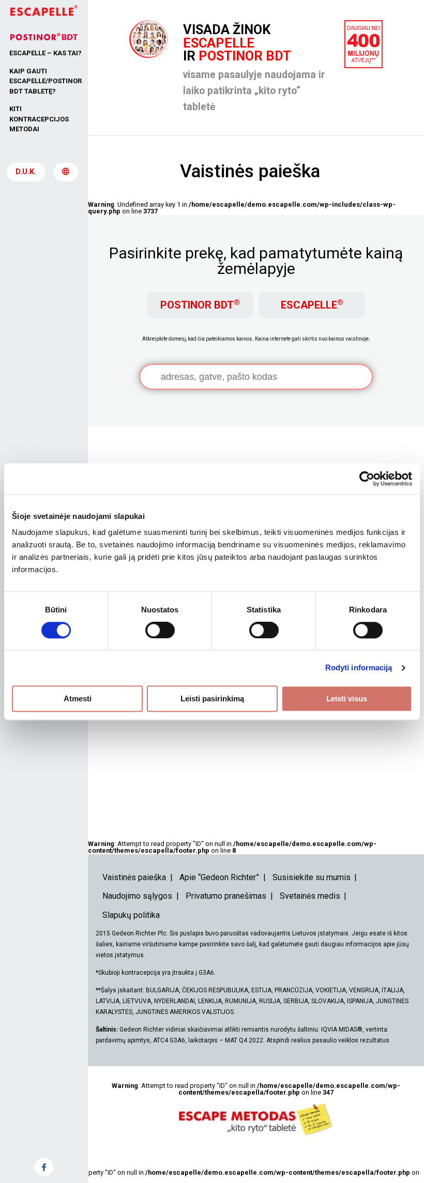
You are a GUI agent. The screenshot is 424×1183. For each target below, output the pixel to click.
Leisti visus (346, 698)
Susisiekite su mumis (311, 877)
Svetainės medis (310, 896)
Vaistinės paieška (134, 877)
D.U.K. (26, 171)
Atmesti (78, 698)
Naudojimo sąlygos (137, 896)
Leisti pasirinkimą (212, 698)
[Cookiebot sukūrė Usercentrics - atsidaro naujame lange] (367, 478)
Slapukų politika (131, 915)
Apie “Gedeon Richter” (219, 877)
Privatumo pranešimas (226, 896)
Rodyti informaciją (358, 667)
